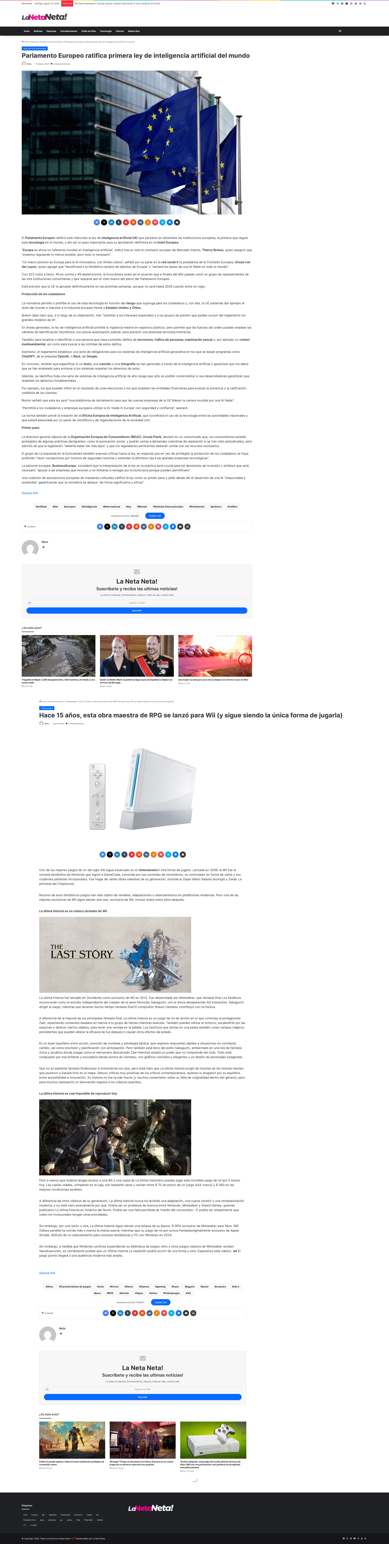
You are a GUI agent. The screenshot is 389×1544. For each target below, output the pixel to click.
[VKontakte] (141, 222)
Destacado (65, 1515)
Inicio (27, 31)
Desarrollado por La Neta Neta (90, 1538)
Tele (78, 1520)
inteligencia (90, 506)
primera (217, 506)
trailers (100, 1520)
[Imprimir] (187, 527)
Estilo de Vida (89, 31)
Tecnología (106, 31)
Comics (34, 1515)
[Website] (43, 547)
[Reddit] (133, 222)
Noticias (38, 31)
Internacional (112, 506)
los (97, 1515)
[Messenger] (170, 222)
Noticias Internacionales (51, 42)
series (69, 1520)
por (61, 1520)
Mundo (143, 506)
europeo (70, 506)
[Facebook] (97, 222)
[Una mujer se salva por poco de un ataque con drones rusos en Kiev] (215, 656)
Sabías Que (134, 31)
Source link (30, 493)
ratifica (233, 506)
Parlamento (198, 506)
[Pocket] (155, 222)
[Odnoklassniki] (148, 222)
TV (24, 1525)
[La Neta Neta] (44, 17)
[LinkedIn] (111, 222)
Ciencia (120, 31)
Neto (29, 64)
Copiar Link (155, 515)
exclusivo (78, 1515)
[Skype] (162, 222)
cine (25, 1515)
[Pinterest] (126, 222)
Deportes (51, 31)
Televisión (88, 1520)
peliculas (52, 1520)
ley (129, 506)
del (56, 506)
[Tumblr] (119, 222)
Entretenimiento (68, 31)
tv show (33, 1525)
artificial (42, 506)
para (42, 1520)
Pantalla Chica (29, 1520)
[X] (104, 222)
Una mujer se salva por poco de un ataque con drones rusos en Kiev (213, 679)
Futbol (89, 1515)
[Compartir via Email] (177, 222)
